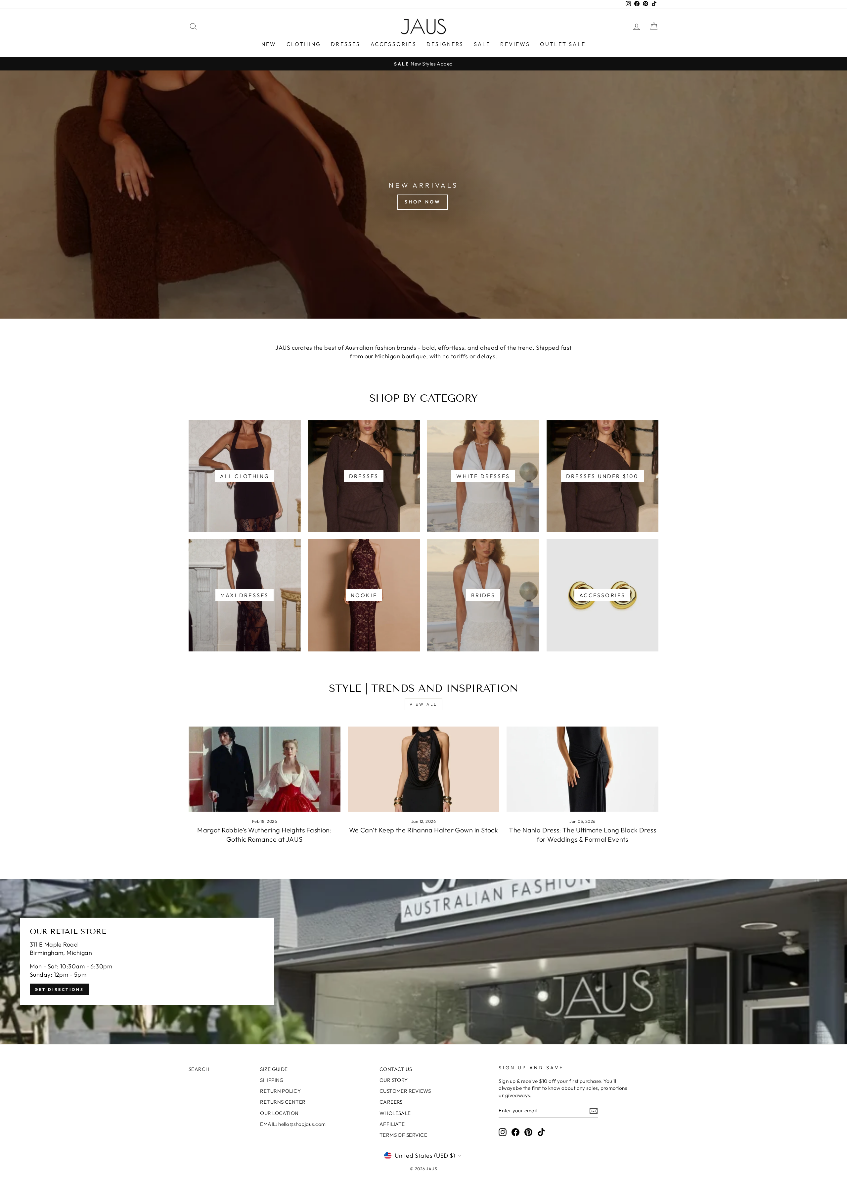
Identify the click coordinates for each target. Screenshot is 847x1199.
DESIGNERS (445, 44)
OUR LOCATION (279, 1113)
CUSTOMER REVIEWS (405, 1091)
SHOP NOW (423, 202)
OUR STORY (393, 1080)
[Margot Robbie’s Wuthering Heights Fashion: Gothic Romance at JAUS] (264, 769)
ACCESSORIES (394, 44)
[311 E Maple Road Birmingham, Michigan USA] (423, 961)
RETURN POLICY (280, 1091)
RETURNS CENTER (282, 1102)
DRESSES (345, 44)
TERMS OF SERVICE (403, 1135)
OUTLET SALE (563, 44)
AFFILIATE (392, 1124)
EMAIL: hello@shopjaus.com (293, 1124)
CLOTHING (304, 44)
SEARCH (199, 1069)
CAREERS (391, 1102)
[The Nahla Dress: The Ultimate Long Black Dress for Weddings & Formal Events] (582, 769)
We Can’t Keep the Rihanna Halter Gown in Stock (423, 830)
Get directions (59, 989)
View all (423, 704)
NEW (269, 44)
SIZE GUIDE (274, 1069)
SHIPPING (272, 1080)
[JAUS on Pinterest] (528, 1132)
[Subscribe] (593, 1111)
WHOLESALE (395, 1113)
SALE (482, 44)
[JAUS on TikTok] (541, 1132)
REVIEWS (515, 44)
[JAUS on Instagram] (503, 1132)
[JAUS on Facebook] (515, 1132)
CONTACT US (395, 1069)
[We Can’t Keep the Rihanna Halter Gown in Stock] (424, 769)
